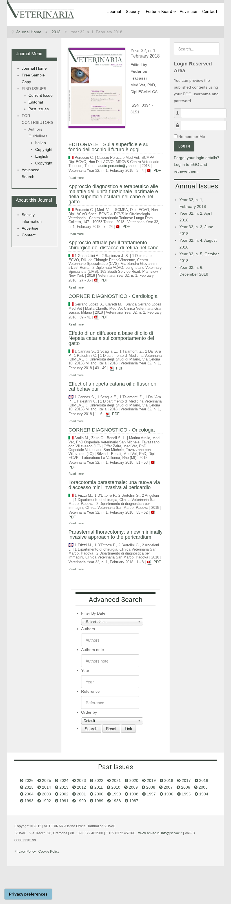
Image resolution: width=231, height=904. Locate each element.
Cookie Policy (48, 852)
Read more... (77, 177)
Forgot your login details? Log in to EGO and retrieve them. (196, 164)
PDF (156, 171)
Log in (184, 146)
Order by (89, 712)
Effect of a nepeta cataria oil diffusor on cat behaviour (112, 386)
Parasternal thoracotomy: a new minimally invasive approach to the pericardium (115, 534)
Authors (88, 628)
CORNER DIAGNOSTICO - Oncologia (111, 430)
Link (128, 728)
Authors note (92, 649)
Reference (90, 691)
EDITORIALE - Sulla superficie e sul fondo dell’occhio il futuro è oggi (109, 147)
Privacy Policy (25, 852)
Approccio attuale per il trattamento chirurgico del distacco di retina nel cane (113, 245)
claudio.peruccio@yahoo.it (117, 166)
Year (85, 670)
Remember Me (191, 136)
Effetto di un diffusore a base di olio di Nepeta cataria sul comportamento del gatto (111, 338)
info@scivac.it (171, 833)
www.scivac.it (148, 833)
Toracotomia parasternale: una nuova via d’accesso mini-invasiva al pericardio (114, 485)
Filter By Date (93, 613)
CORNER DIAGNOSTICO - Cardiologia (112, 296)
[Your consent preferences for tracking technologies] (28, 894)
